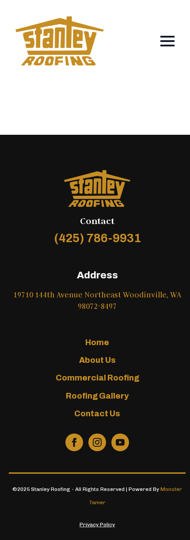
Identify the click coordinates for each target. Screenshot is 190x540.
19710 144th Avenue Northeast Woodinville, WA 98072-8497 (97, 300)
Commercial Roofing (97, 377)
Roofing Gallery (97, 396)
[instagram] (97, 442)
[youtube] (120, 442)
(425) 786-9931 (97, 238)
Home (97, 342)
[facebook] (74, 442)
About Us (97, 360)
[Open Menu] (167, 41)
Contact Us (97, 413)
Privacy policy (97, 524)
